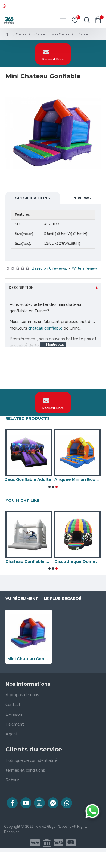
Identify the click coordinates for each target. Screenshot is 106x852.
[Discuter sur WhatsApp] (92, 811)
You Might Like (22, 500)
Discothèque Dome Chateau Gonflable (77, 561)
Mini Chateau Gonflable (28, 658)
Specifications (32, 197)
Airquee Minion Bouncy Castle (77, 479)
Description (21, 287)
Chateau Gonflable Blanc (28, 561)
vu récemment (21, 598)
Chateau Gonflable (30, 34)
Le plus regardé (62, 598)
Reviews (81, 197)
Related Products (27, 418)
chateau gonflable (45, 328)
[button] (49, 487)
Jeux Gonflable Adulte (28, 479)
